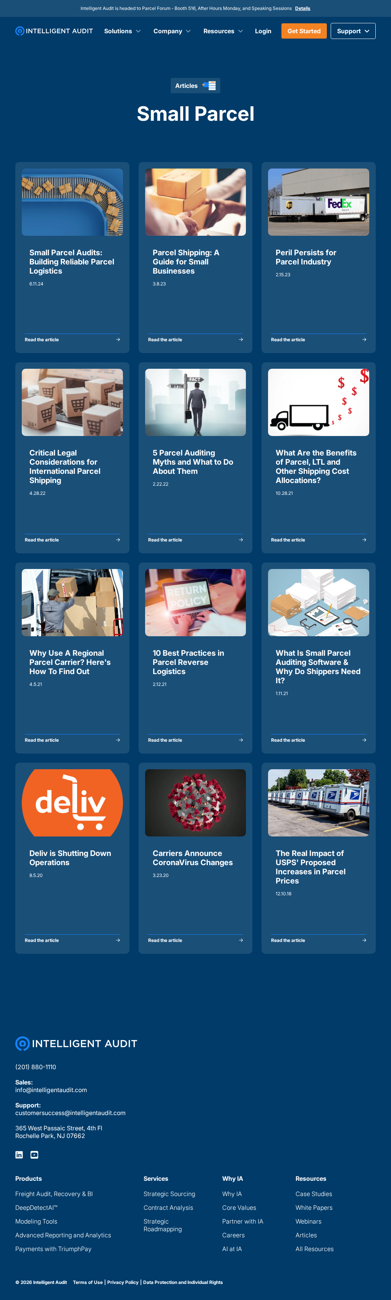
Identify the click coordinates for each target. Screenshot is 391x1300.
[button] (353, 31)
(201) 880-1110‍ (35, 1067)
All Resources (315, 1249)
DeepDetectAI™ (36, 1207)
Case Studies (314, 1194)
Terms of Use (88, 1282)
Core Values (239, 1207)
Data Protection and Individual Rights (183, 1282)
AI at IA (232, 1249)
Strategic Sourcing (169, 1194)
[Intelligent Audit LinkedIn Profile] (19, 1154)
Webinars (309, 1221)
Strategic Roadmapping (163, 1225)
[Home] (54, 31)
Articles (306, 1235)
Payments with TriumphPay (53, 1249)
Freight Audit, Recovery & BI (54, 1194)
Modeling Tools (36, 1221)
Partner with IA (242, 1221)
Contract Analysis (168, 1207)
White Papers (314, 1207)
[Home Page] (76, 1043)
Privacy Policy (123, 1282)
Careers (233, 1235)
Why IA (232, 1194)
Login (263, 31)
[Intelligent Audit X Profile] (34, 1154)
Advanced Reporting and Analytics (63, 1235)
